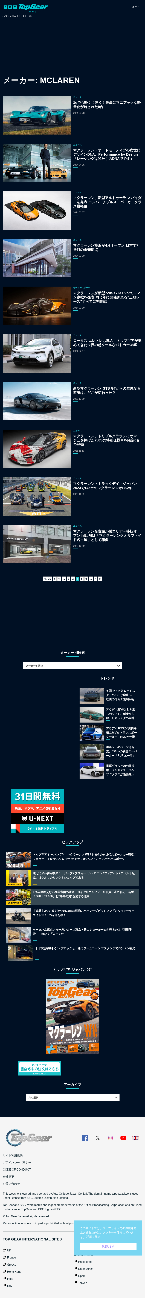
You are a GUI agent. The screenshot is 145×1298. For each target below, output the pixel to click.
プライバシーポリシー (17, 1162)
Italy (9, 1285)
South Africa (85, 1268)
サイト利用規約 (13, 1155)
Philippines (85, 1261)
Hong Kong (14, 1271)
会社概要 (8, 1176)
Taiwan (82, 1283)
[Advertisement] (72, 47)
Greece (11, 1264)
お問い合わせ (11, 1183)
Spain (82, 1275)
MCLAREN (15, 16)
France (11, 1257)
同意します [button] (108, 1246)
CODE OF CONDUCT (17, 1169)
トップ (4, 16)
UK (9, 1250)
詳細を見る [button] (93, 1236)
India (10, 1278)
